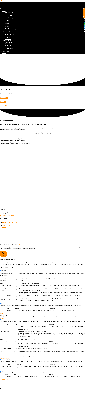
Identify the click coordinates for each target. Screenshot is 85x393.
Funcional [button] (2, 302)
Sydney (20, 244)
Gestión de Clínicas (9, 37)
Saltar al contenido (4, 0)
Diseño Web (7, 23)
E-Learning (7, 25)
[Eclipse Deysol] (8, 7)
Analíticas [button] (2, 318)
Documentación (5, 51)
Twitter (3, 102)
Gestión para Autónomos (10, 34)
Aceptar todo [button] (14, 250)
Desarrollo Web (8, 32)
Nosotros (4, 53)
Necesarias (3, 270)
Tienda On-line (8, 39)
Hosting (4, 11)
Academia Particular (9, 46)
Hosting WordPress (9, 12)
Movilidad (7, 26)
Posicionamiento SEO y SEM (11, 29)
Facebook (4, 97)
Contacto (4, 227)
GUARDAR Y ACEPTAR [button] (5, 379)
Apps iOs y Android (9, 50)
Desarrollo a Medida (9, 18)
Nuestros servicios (6, 14)
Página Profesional (9, 43)
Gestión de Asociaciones (10, 36)
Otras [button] (1, 369)
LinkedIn (3, 106)
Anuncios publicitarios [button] (4, 358)
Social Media (7, 28)
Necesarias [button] (2, 269)
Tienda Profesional (9, 45)
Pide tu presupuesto (6, 40)
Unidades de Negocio (7, 31)
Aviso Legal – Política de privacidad (9, 222)
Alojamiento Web (8, 15)
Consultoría (7, 17)
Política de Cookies (6, 225)
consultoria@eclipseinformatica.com (8, 215)
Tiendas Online (8, 22)
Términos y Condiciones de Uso (9, 224)
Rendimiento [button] (2, 313)
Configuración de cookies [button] (5, 250)
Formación (7, 20)
